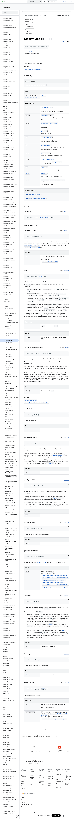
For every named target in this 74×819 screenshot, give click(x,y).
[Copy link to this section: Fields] (30, 206)
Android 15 (50, 776)
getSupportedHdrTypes (47, 159)
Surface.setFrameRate (30, 400)
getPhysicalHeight (46, 137)
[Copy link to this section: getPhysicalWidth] (37, 480)
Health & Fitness (32, 778)
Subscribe (56, 815)
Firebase (23, 802)
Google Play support (68, 780)
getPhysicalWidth (46, 145)
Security (23, 779)
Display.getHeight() (58, 455)
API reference (6, 7)
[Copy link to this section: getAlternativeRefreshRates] (44, 347)
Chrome (23, 799)
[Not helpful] (68, 15)
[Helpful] (66, 15)
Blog (22, 786)
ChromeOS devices (41, 778)
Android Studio (63, 1)
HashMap (47, 609)
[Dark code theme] (68, 216)
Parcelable (45, 48)
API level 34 (66, 551)
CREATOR (43, 95)
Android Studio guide (59, 775)
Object (31, 48)
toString (43, 173)
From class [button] (33, 194)
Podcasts (23, 788)
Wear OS (41, 775)
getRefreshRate (45, 153)
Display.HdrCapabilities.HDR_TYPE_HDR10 (54, 580)
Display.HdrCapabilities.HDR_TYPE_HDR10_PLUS (56, 584)
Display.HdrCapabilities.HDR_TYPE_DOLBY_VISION (56, 577)
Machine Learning (32, 774)
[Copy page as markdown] (48, 39)
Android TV (41, 784)
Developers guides (58, 778)
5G (30, 786)
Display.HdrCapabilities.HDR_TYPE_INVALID (55, 575)
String (27, 173)
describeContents (46, 107)
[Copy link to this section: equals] (29, 270)
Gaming (32, 771)
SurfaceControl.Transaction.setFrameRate (36, 402)
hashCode (43, 167)
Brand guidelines (35, 812)
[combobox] (34, 1)
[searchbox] (10, 12)
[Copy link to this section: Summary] (33, 76)
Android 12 (50, 783)
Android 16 (50, 774)
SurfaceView (50, 463)
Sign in (70, 1)
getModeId (44, 131)
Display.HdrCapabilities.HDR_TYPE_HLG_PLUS (55, 587)
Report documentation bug (68, 776)
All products (24, 806)
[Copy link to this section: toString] (31, 654)
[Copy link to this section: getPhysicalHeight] (37, 437)
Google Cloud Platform (26, 804)
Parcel (51, 180)
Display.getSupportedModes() (32, 69)
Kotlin (63, 41)
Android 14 (50, 778)
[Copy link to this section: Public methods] (38, 225)
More (16, 1)
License (27, 812)
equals (43, 115)
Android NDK (59, 787)
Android (23, 773)
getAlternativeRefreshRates (49, 123)
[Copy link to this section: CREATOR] (32, 211)
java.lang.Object (28, 51)
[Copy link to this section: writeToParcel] (35, 682)
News (22, 783)
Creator (27, 97)
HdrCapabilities (56, 162)
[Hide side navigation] (17, 816)
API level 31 (66, 347)
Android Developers (28, 15)
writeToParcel (45, 180)
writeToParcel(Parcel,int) (32, 245)
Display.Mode (33, 97)
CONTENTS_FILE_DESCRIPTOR (32, 247)
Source (22, 781)
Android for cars (41, 782)
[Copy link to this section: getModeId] (33, 409)
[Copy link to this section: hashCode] (32, 596)
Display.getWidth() (58, 498)
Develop (36, 15)
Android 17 (50, 771)
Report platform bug (68, 772)
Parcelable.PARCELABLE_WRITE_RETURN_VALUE (55, 719)
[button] (9, 16)
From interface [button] (36, 85)
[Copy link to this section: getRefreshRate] (36, 523)
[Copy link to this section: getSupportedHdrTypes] (41, 551)
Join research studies (68, 784)
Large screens (42, 773)
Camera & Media (32, 781)
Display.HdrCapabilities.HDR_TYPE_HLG (53, 582)
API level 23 (66, 38)
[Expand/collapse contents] (32, 19)
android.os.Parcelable (39, 85)
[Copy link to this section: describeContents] (37, 230)
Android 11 (50, 785)
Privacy (31, 784)
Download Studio (58, 784)
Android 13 (50, 781)
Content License (61, 735)
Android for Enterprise (24, 776)
